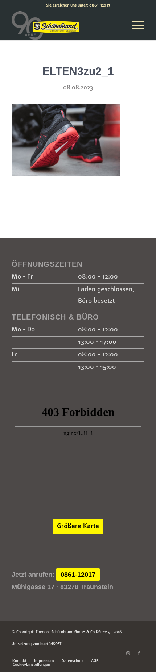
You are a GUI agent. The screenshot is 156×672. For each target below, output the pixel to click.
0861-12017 (78, 574)
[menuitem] (19, 661)
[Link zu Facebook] (139, 653)
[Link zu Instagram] (128, 653)
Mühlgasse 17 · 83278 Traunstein (62, 586)
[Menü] (134, 25)
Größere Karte (78, 526)
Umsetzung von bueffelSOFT (37, 644)
